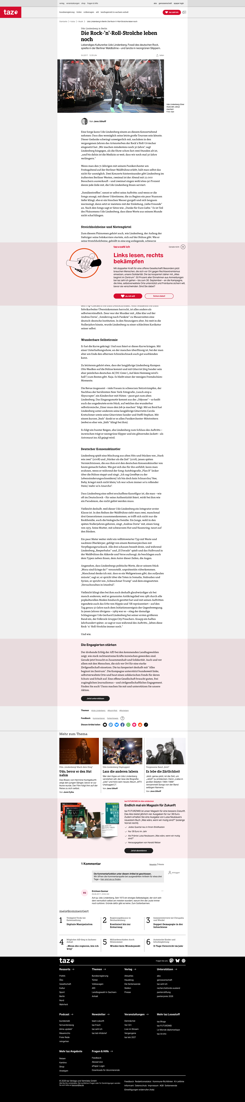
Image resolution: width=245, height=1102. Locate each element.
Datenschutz (141, 1085)
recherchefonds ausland (168, 988)
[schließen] (183, 246)
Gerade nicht (174, 247)
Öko (61, 980)
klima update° (65, 1029)
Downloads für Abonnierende (106, 1070)
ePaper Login (98, 1066)
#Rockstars (124, 710)
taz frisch (96, 1025)
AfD (93, 988)
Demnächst (129, 1021)
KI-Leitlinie (179, 1081)
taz (67, 960)
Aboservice (97, 1062)
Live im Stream (131, 1029)
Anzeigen (63, 1070)
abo (159, 976)
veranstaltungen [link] (72, 3)
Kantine (63, 1062)
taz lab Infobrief (99, 1033)
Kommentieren (99, 718)
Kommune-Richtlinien (163, 1081)
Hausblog (129, 980)
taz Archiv (161, 1034)
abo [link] (155, 3)
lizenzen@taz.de (78, 1085)
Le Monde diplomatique (168, 1029)
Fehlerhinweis (113, 718)
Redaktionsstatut (143, 1081)
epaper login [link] (179, 3)
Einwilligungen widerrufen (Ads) (139, 1089)
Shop (61, 1066)
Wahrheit (63, 1004)
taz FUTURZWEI (164, 1025)
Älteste (161, 864)
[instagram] (184, 962)
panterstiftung (164, 992)
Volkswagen (97, 984)
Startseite (63, 21)
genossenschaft (164, 980)
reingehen (64, 1041)
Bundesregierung (100, 976)
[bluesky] (178, 962)
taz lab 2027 (130, 1037)
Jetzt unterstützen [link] (95, 698)
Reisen (62, 1058)
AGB (162, 1085)
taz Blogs (161, 1021)
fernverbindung (66, 1025)
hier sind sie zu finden (111, 879)
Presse (127, 992)
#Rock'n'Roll (113, 710)
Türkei (95, 980)
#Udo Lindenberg (98, 710)
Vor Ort (127, 1025)
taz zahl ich (162, 984)
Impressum (153, 1085)
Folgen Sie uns (162, 961)
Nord (61, 1000)
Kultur (72, 21)
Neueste (152, 864)
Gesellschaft (65, 984)
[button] (184, 12)
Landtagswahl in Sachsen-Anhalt (104, 994)
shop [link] (83, 3)
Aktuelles (128, 976)
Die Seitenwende (132, 984)
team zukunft (98, 1021)
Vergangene (130, 1033)
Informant (129, 1085)
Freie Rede (64, 1037)
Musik (80, 21)
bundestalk (64, 1021)
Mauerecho (64, 1033)
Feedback (96, 1058)
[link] (67, 12)
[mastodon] (172, 962)
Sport (62, 992)
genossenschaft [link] (165, 3)
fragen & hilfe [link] (92, 3)
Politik (62, 976)
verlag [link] (61, 3)
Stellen (127, 988)
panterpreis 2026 (165, 996)
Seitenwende (171, 1085)
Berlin (62, 996)
